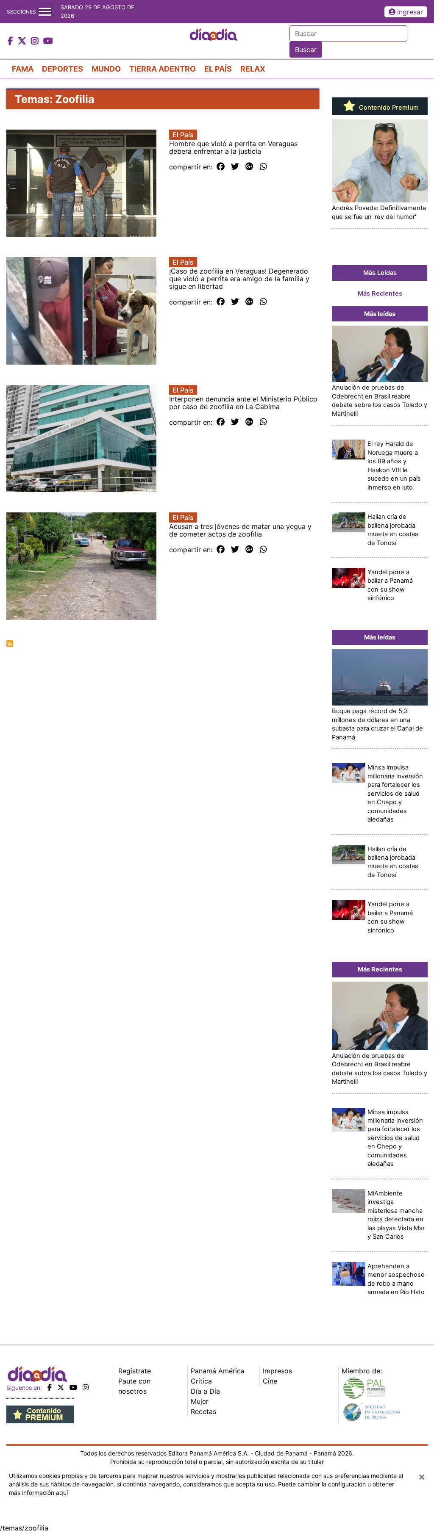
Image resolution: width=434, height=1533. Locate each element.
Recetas (203, 1411)
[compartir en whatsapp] (263, 167)
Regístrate (134, 1371)
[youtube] (73, 1387)
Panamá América (218, 1371)
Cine (270, 1381)
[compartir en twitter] (235, 167)
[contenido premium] (40, 1413)
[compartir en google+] (249, 167)
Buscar (306, 49)
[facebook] (49, 1387)
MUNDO (106, 68)
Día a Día (205, 1391)
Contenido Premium (388, 107)
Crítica (201, 1381)
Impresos (277, 1371)
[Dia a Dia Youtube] (48, 41)
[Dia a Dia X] (23, 41)
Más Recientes (380, 293)
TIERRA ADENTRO (162, 68)
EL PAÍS (218, 68)
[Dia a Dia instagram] (36, 41)
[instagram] (86, 1387)
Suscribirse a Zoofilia (9, 643)
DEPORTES (62, 68)
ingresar (410, 12)
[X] (60, 1387)
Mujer (200, 1401)
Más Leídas (380, 273)
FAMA (22, 68)
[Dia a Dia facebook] (11, 41)
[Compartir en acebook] (220, 167)
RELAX (252, 68)
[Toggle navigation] (45, 11)
